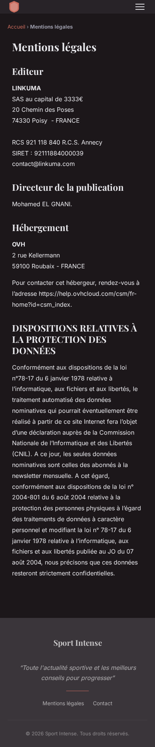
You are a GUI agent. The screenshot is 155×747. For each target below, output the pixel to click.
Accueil (16, 27)
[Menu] (139, 7)
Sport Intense (77, 642)
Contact (102, 703)
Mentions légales (63, 703)
